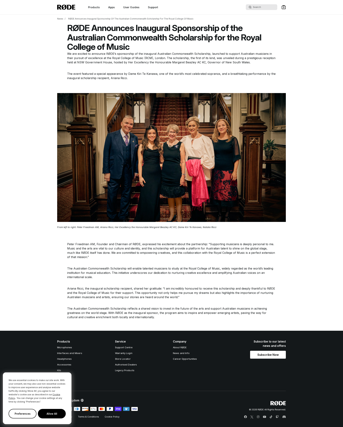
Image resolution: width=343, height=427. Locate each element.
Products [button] (94, 7)
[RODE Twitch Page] (277, 417)
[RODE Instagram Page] (258, 417)
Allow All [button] (52, 413)
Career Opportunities (185, 358)
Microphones (64, 347)
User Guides (131, 7)
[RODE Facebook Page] (245, 417)
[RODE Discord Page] (284, 417)
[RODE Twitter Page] (251, 417)
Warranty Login (123, 353)
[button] (284, 7)
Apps (111, 7)
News (60, 18)
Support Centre (124, 347)
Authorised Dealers (126, 364)
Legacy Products (124, 370)
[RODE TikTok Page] (271, 417)
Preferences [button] (23, 413)
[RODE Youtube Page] (264, 417)
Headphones (64, 358)
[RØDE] (66, 7)
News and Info (181, 353)
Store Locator (123, 358)
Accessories (64, 364)
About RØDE (180, 347)
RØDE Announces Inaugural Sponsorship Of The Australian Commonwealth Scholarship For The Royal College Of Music (130, 18)
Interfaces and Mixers (69, 353)
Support (153, 7)
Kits (59, 370)
